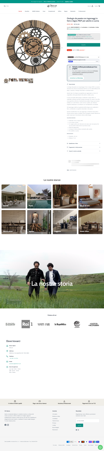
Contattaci (54, 418)
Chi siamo (54, 414)
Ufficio (59, 11)
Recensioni (55, 429)
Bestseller (73, 11)
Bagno (65, 11)
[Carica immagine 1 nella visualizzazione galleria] (34, 47)
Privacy (54, 423)
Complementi (51, 11)
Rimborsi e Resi (56, 416)
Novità (20, 11)
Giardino (27, 11)
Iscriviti (79, 425)
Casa (44, 11)
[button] (52, 275)
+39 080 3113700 (13, 358)
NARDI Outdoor (36, 11)
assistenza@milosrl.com (15, 363)
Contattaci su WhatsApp (76, 78)
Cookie (54, 425)
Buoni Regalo (55, 427)
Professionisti (82, 11)
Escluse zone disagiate (74, 28)
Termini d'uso (55, 420)
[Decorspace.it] (52, 6)
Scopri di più (89, 36)
